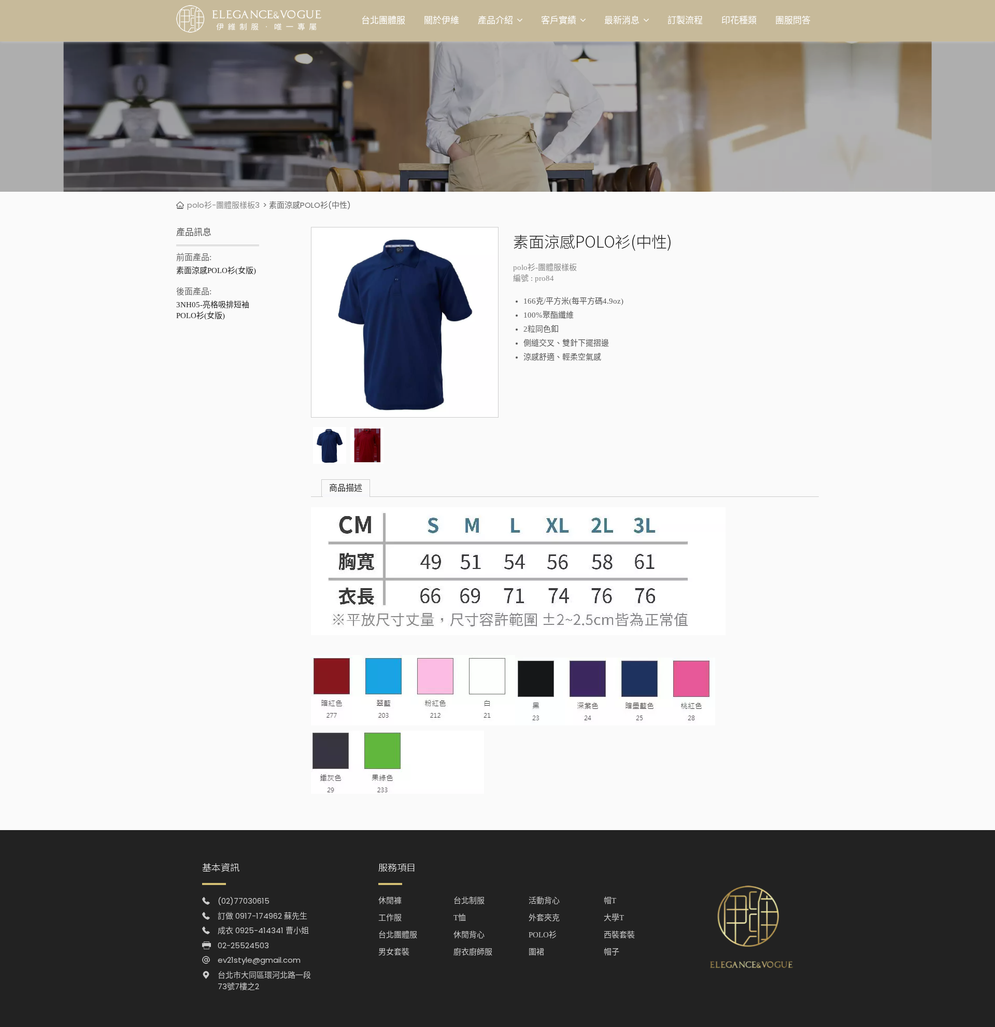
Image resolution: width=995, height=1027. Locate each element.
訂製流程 (685, 20)
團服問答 (793, 20)
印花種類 (739, 20)
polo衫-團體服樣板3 (223, 204)
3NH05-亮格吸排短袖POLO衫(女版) (212, 310)
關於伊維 (441, 20)
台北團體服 (383, 20)
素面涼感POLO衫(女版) (216, 270)
